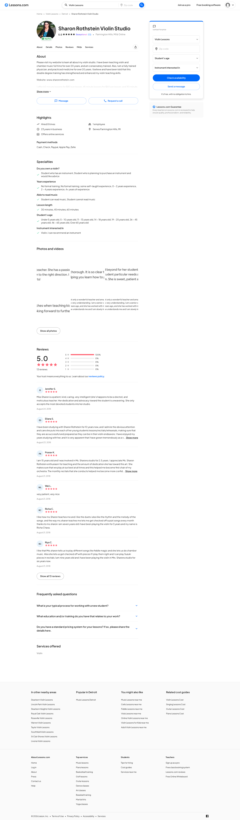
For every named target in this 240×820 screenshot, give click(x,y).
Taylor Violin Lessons (40, 727)
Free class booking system (178, 767)
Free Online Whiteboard (177, 776)
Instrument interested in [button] (167, 67)
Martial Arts (81, 799)
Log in (33, 767)
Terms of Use (58, 816)
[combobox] (91, 5)
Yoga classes (82, 804)
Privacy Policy (73, 816)
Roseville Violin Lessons (41, 718)
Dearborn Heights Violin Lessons (45, 709)
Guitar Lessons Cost (175, 709)
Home (39, 14)
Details (49, 47)
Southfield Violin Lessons (42, 732)
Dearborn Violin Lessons (42, 699)
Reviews (69, 47)
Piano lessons (82, 767)
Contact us (36, 781)
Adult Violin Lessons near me (134, 727)
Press (33, 776)
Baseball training (83, 795)
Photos (59, 47)
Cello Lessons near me (131, 704)
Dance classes (82, 785)
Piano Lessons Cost (175, 713)
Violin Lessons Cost (174, 699)
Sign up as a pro (173, 762)
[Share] (135, 47)
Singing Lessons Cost (175, 704)
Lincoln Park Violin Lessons (43, 704)
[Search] (141, 5)
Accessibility (88, 816)
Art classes (81, 790)
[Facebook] (207, 816)
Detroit (65, 14)
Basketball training (84, 772)
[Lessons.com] (16, 5)
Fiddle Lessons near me (131, 709)
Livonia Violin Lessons (40, 741)
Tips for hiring (127, 762)
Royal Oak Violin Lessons (42, 713)
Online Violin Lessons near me (134, 718)
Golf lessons (81, 776)
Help (33, 785)
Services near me (129, 772)
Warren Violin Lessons (41, 722)
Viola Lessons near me (131, 713)
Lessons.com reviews (175, 772)
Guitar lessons (82, 781)
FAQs (79, 47)
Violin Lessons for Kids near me (135, 722)
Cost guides (126, 767)
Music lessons (82, 762)
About (39, 47)
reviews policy (96, 376)
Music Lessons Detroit (86, 699)
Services (89, 47)
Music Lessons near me (131, 699)
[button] (87, 605)
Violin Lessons (52, 14)
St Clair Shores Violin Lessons (44, 736)
